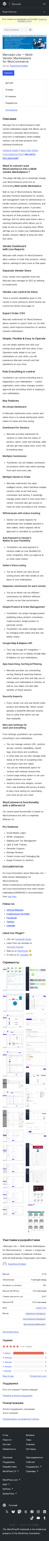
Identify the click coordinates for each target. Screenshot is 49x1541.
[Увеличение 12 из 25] (20, 1179)
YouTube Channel (15, 947)
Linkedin (11, 925)
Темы (28, 1439)
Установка (10, 96)
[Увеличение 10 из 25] (20, 1148)
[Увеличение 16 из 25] (43, 996)
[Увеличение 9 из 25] (20, 1132)
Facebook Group (23, 939)
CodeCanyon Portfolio (18, 914)
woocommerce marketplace (34, 1319)
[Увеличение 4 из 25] (20, 1033)
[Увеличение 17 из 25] (43, 1015)
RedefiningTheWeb (19, 66)
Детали (9, 83)
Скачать (8, 73)
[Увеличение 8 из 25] (20, 1113)
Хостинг (7, 1444)
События (30, 1462)
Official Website (15, 910)
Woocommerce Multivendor (34, 1324)
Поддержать (34, 1466)
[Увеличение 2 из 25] (20, 996)
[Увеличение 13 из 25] (20, 1194)
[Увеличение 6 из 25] (20, 1082)
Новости (7, 1439)
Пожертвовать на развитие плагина (21, 1419)
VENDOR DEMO (11, 150)
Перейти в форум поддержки (17, 1395)
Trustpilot (24, 954)
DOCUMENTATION (13, 154)
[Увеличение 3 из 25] (20, 1017)
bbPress (8, 1489)
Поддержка (11, 110)
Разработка (11, 103)
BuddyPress (10, 1493)
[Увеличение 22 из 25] (43, 1146)
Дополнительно (11, 1332)
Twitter (10, 921)
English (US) (41, 1308)
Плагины (30, 1444)
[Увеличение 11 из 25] (20, 1166)
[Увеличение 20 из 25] (43, 1113)
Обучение (7, 1457)
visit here (12, 896)
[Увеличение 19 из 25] (43, 1090)
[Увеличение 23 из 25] (43, 1172)
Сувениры (32, 1471)
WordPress (23, 951)
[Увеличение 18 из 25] (43, 1076)
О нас (5, 1435)
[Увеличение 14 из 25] (20, 1209)
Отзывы (9, 89)
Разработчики (10, 1466)
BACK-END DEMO (29, 150)
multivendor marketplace (35, 1314)
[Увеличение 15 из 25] (43, 970)
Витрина (30, 1435)
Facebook (12, 918)
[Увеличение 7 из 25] (20, 1094)
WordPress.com (11, 1480)
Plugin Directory (9, 12)
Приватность (9, 1449)
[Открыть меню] (45, 4)
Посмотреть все (38, 1376)
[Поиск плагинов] (30, 29)
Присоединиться (34, 1457)
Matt (6, 1484)
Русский (13, 1505)
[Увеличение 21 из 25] (43, 1125)
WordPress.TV (11, 1471)
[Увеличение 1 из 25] (20, 970)
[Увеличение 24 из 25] (43, 1188)
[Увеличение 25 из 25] (43, 1212)
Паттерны (31, 1449)
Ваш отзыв (8, 1376)
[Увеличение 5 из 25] (20, 1053)
